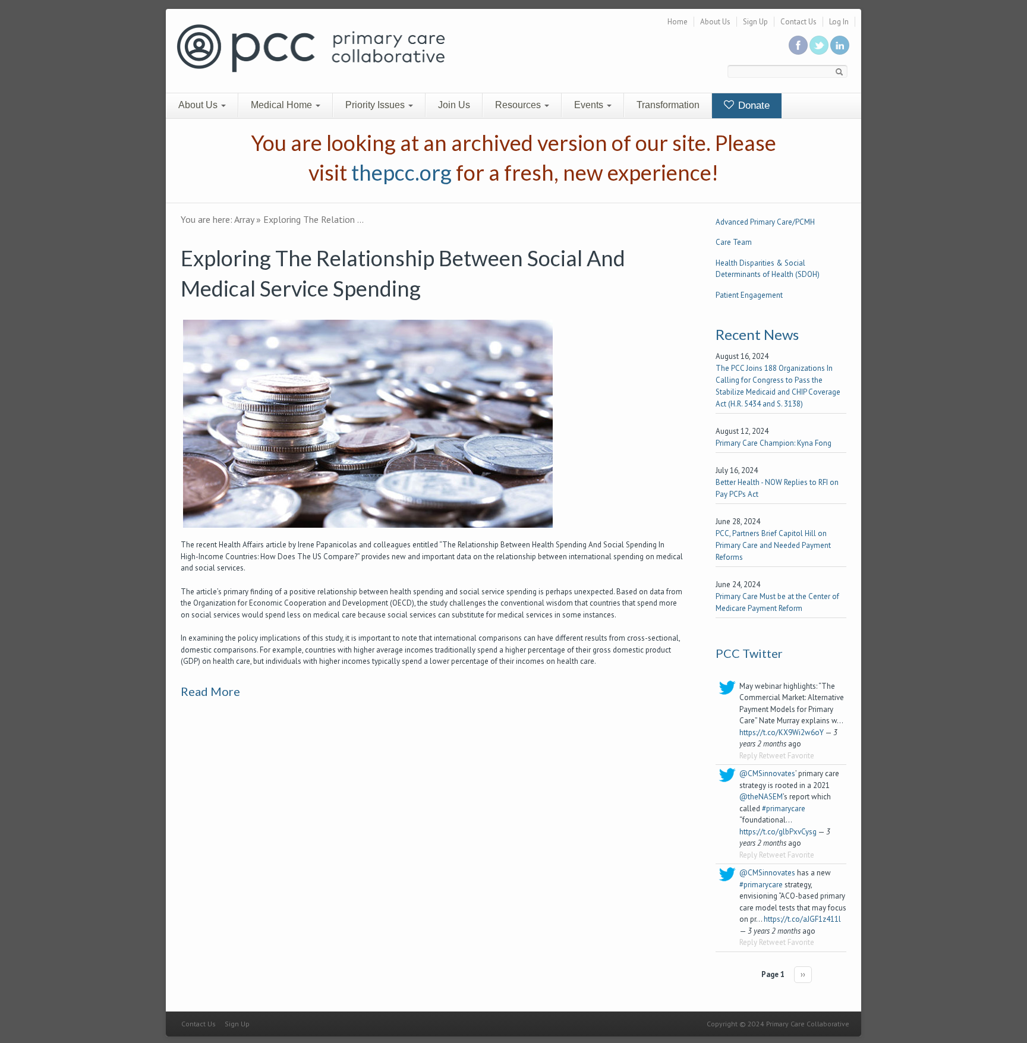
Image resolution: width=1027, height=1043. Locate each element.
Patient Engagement (749, 295)
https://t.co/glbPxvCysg (778, 832)
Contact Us (798, 22)
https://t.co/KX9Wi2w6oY (781, 732)
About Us (715, 22)
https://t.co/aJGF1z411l (802, 919)
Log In (839, 22)
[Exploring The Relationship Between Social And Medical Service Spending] (368, 423)
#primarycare (783, 808)
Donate (752, 105)
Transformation (668, 105)
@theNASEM (761, 797)
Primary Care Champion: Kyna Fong (773, 443)
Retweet (772, 756)
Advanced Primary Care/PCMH (765, 222)
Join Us (454, 105)
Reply (748, 756)
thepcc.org (401, 172)
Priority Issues (376, 105)
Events (590, 105)
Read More (210, 691)
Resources (519, 105)
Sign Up (755, 22)
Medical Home (282, 105)
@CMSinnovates (767, 773)
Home (677, 22)
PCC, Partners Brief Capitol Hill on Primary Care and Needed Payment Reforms (773, 545)
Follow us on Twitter (818, 45)
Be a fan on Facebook (798, 45)
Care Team (734, 242)
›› (803, 974)
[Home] (311, 47)
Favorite (800, 756)
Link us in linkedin (839, 45)
